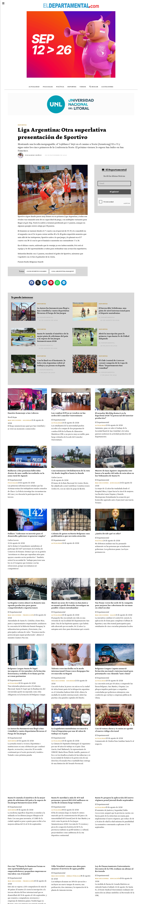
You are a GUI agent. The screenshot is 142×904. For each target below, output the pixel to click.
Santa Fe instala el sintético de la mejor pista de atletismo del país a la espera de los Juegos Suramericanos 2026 (52, 337)
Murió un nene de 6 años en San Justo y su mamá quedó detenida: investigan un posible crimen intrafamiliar (70, 605)
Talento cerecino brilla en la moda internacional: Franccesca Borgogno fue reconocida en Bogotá (70, 671)
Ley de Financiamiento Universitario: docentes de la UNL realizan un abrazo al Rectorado (114, 869)
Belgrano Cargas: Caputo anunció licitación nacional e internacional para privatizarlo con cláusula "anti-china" (114, 671)
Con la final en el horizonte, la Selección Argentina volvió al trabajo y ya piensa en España (51, 363)
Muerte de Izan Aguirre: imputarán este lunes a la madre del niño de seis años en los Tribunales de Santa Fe (114, 473)
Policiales (48, 87)
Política (60, 87)
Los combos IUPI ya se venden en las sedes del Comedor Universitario (68, 414)
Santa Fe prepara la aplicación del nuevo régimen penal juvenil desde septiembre (114, 799)
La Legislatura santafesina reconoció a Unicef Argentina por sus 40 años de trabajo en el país (69, 731)
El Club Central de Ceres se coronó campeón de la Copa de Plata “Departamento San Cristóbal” (113, 364)
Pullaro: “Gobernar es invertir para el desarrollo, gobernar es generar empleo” (27, 535)
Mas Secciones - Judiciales (107, 483)
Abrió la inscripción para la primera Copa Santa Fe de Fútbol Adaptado (114, 336)
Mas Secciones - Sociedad (20, 420)
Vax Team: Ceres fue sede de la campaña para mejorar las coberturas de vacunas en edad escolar (114, 605)
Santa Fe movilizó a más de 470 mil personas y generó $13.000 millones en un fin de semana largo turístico (69, 800)
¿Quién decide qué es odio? (108, 534)
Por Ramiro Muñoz (33, 155)
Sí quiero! (114, 192)
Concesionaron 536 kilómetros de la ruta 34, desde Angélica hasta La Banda (70, 472)
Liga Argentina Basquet (62, 271)
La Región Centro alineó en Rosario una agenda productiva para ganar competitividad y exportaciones (26, 605)
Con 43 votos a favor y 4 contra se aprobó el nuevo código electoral (114, 730)
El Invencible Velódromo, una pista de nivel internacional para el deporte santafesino (114, 310)
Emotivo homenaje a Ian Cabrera (23, 413)
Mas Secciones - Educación (107, 878)
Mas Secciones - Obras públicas (66, 876)
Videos (83, 87)
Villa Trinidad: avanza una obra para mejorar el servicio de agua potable (68, 867)
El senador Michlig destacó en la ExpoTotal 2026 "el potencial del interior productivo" (114, 415)
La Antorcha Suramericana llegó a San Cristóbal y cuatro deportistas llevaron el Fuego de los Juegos (53, 310)
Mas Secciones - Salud (105, 615)
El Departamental (116, 170)
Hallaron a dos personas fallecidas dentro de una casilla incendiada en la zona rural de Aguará (26, 473)
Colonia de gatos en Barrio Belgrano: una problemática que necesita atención (70, 535)
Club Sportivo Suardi (36, 271)
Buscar (94, 87)
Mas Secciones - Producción (21, 615)
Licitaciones (107, 87)
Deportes (71, 87)
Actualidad (34, 87)
